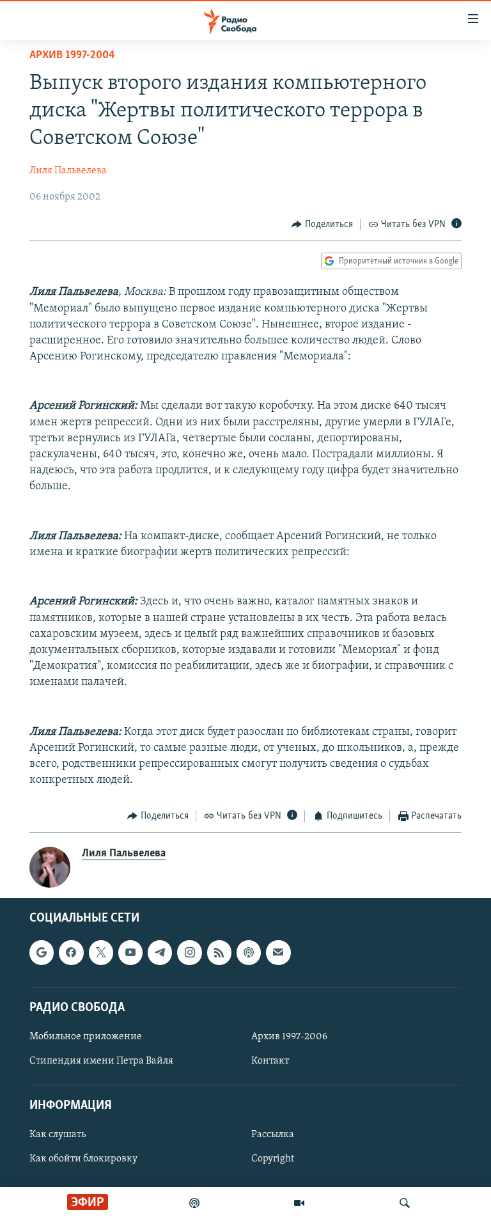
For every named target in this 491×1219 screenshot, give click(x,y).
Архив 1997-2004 (72, 55)
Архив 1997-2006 (289, 1037)
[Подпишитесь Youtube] (130, 952)
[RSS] (219, 952)
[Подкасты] (249, 952)
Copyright (272, 1159)
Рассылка (272, 1134)
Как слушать (57, 1134)
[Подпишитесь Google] (41, 952)
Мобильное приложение (85, 1037)
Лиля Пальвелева (68, 171)
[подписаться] (278, 952)
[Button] (322, 224)
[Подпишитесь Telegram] (160, 952)
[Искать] (405, 1203)
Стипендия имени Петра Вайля (101, 1061)
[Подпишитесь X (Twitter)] (101, 952)
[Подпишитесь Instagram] (189, 952)
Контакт (270, 1061)
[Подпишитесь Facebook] (71, 952)
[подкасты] (194, 1203)
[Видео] (299, 1203)
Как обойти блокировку (83, 1159)
